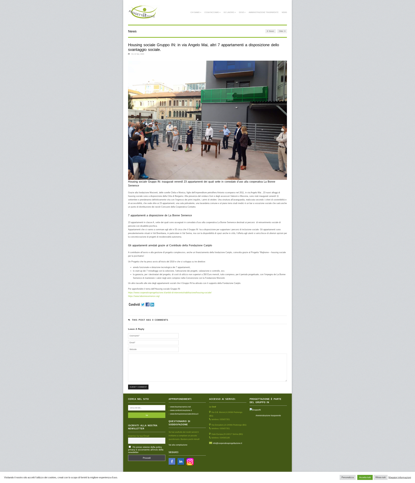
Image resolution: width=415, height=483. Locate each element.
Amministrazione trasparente (264, 12)
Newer (271, 31)
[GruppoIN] (268, 410)
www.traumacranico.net (180, 407)
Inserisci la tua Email (138, 436)
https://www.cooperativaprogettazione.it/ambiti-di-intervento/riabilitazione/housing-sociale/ (170, 292)
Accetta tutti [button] (365, 477)
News (284, 12)
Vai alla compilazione (178, 445)
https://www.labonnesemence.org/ (144, 296)
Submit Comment (138, 387)
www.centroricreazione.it (181, 410)
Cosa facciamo (212, 12)
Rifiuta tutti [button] (380, 477)
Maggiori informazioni (399, 477)
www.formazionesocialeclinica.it (184, 414)
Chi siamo (195, 12)
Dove (242, 12)
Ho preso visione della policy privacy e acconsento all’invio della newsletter (145, 449)
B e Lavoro (230, 12)
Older (281, 31)
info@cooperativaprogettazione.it (227, 443)
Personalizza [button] (348, 477)
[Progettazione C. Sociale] (144, 17)
